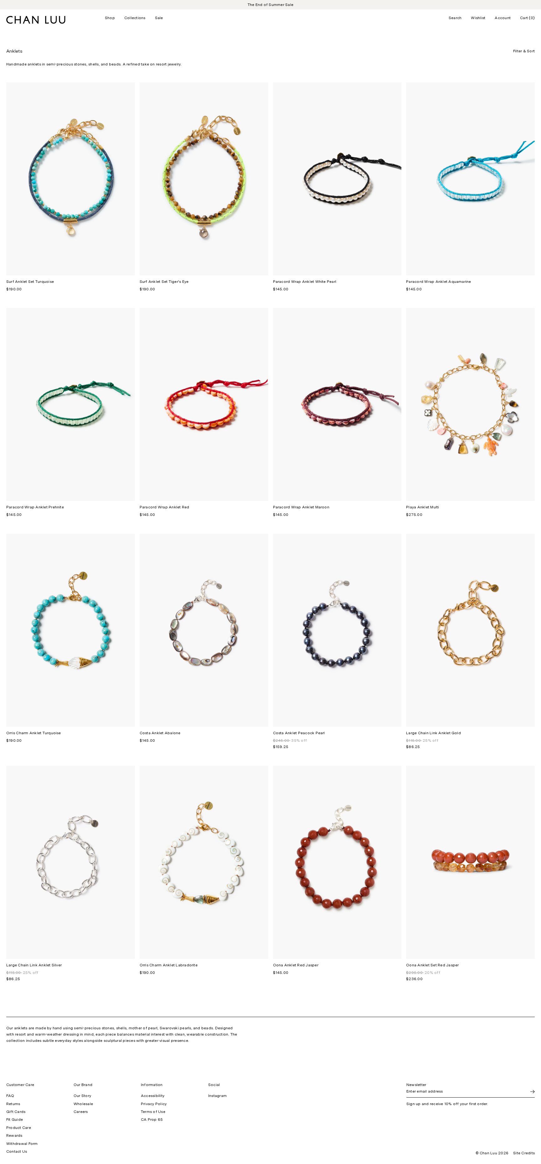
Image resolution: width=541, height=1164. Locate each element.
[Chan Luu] (35, 22)
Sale (159, 18)
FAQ (10, 1096)
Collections (135, 18)
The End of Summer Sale (270, 5)
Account (503, 18)
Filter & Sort (524, 51)
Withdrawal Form (22, 1143)
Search (455, 18)
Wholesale (83, 1104)
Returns (13, 1104)
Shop (110, 18)
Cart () (527, 18)
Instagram (217, 1096)
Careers (81, 1111)
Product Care (18, 1127)
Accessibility (152, 1096)
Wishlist (478, 18)
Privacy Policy (154, 1104)
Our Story (82, 1096)
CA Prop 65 (152, 1119)
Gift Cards (15, 1111)
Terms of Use (153, 1111)
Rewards (14, 1135)
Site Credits (524, 1153)
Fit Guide (14, 1119)
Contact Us (16, 1151)
